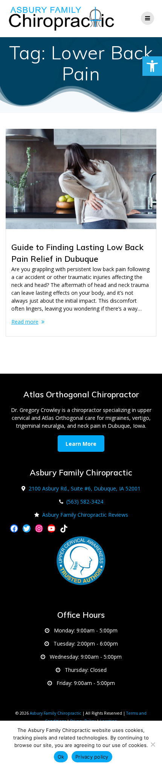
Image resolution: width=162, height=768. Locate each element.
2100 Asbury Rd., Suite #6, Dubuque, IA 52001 (85, 488)
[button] (152, 66)
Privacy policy (92, 757)
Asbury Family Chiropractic (55, 713)
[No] (152, 744)
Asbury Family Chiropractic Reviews (85, 514)
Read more (24, 321)
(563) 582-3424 (84, 501)
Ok (61, 757)
